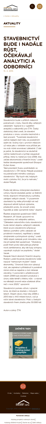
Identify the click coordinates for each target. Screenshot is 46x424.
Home (7, 16)
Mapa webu (34, 393)
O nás (10, 393)
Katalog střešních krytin (12, 422)
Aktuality (15, 16)
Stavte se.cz (27, 422)
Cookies (23, 396)
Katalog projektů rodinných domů (23, 419)
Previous (11, 348)
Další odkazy (36, 422)
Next (35, 348)
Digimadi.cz (36, 408)
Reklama (25, 393)
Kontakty (17, 393)
